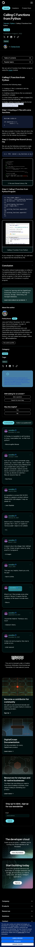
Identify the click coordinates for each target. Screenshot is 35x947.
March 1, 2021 (12, 542)
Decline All (17, 941)
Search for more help (17, 400)
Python (12, 23)
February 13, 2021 (13, 517)
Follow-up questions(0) (23, 423)
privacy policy (15, 925)
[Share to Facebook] (8, 37)
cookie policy (21, 932)
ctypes (10, 70)
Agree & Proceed (17, 938)
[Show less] (30, 430)
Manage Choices (18, 944)
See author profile (8, 342)
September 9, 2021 (15, 589)
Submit (10, 821)
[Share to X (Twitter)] (4, 37)
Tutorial (6, 30)
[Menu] (31, 2)
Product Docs (26, 8)
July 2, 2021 (11, 566)
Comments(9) (8, 423)
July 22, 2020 (12, 491)
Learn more (8, 751)
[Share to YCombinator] (15, 37)
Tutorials (6, 8)
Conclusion (7, 265)
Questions (15, 8)
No (17, 413)
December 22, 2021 (14, 637)
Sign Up (6, 713)
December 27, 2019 (14, 432)
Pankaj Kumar (15, 46)
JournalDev (11, 430)
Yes (17, 410)
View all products (17, 852)
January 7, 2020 (13, 456)
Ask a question (17, 397)
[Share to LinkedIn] (11, 37)
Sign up (17, 883)
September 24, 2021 (14, 614)
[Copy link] (18, 37)
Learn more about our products (14, 300)
